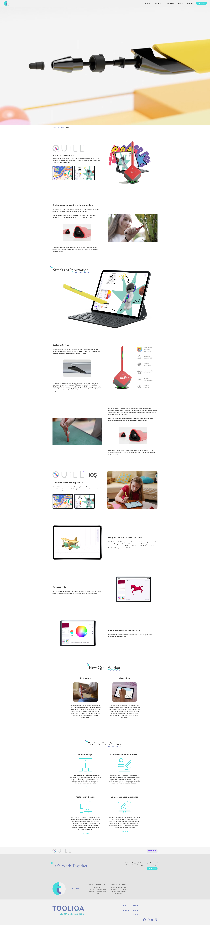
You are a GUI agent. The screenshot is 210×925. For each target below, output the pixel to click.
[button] (148, 3)
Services (125, 915)
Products (61, 127)
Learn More (85, 787)
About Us (126, 910)
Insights (135, 910)
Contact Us (201, 3)
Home (54, 127)
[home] (6, 3)
